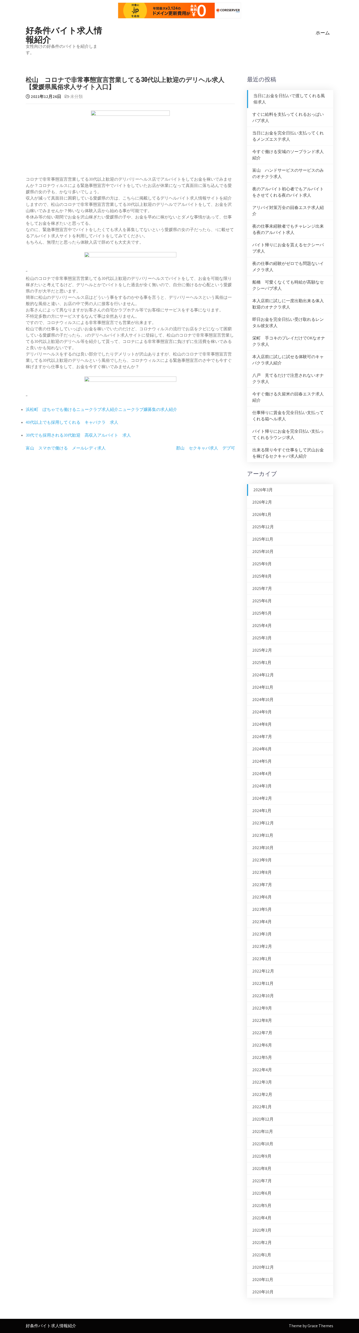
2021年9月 (261, 1156)
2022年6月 (262, 1045)
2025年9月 (262, 564)
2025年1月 (261, 662)
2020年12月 (263, 1267)
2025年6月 (262, 601)
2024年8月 (262, 724)
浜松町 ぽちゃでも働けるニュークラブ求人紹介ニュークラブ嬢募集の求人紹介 (101, 409)
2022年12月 (263, 971)
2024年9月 (262, 712)
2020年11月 (262, 1279)
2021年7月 (262, 1181)
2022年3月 (262, 1082)
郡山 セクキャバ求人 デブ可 (205, 448)
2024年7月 (262, 736)
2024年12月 (263, 675)
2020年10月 (263, 1292)
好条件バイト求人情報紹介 (64, 34)
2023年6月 (262, 897)
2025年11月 (262, 539)
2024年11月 (262, 687)
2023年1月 (261, 958)
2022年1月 (262, 1107)
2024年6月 (262, 749)
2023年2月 (262, 946)
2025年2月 (262, 650)
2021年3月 (261, 1230)
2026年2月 (262, 502)
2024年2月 (262, 798)
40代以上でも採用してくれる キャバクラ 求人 (72, 422)
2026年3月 (263, 490)
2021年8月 (261, 1168)
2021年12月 (263, 1119)
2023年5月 (262, 909)
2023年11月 (262, 835)
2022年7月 (262, 1033)
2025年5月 (262, 613)
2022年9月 (262, 1008)
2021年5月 (261, 1205)
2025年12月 (263, 527)
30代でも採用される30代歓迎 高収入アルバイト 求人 (78, 435)
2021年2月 (262, 1242)
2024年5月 (262, 761)
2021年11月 (262, 1131)
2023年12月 (263, 823)
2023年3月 (262, 934)
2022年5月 (262, 1057)
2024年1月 (261, 810)
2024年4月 (262, 773)
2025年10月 (263, 551)
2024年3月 (262, 786)
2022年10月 (263, 996)
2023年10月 (263, 847)
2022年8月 (262, 1020)
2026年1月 (261, 514)
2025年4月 (262, 625)
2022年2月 (262, 1094)
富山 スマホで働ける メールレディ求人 (66, 448)
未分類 (76, 96)
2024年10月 (263, 699)
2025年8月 (262, 576)
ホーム (323, 33)
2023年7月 (262, 884)
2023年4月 (262, 921)
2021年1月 (261, 1255)
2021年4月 (261, 1218)
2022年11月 (263, 983)
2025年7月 (262, 588)
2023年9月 (262, 860)
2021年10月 (262, 1144)
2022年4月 (262, 1070)
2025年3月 (262, 638)
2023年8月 (262, 872)
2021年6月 (261, 1193)
